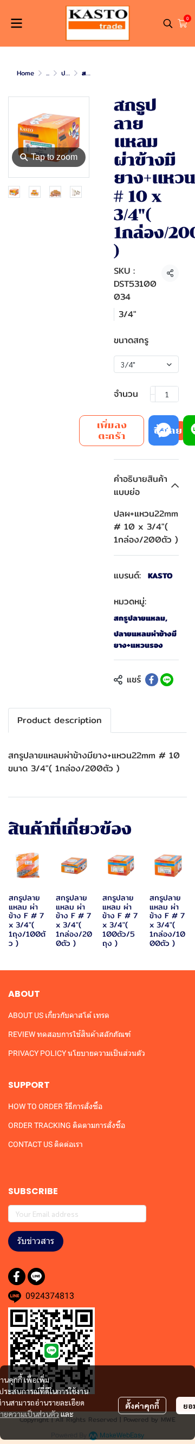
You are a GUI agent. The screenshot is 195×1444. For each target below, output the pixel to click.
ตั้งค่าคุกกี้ (142, 1405)
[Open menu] (16, 23)
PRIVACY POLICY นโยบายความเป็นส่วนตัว (76, 1053)
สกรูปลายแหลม (140, 618)
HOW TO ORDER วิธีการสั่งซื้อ (55, 1106)
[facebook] (16, 1276)
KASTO (160, 576)
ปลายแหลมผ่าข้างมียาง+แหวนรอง (145, 639)
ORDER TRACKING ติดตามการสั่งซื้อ (66, 1125)
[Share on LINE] (166, 679)
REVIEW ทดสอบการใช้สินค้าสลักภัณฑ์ (69, 1034)
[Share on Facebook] (151, 679)
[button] (168, 23)
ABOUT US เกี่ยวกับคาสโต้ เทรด (58, 1015)
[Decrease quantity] (153, 394)
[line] (36, 1276)
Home (25, 73)
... (47, 73)
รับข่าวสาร (35, 1241)
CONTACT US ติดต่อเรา (45, 1144)
